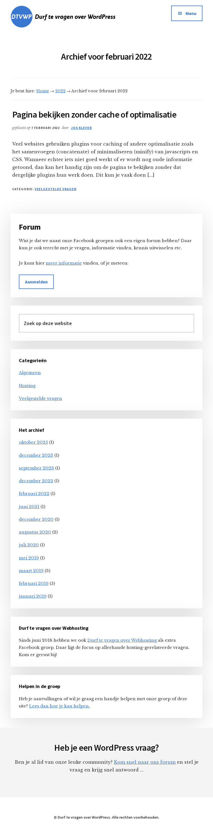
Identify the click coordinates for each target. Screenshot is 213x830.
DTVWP (73, 17)
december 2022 (36, 480)
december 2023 (36, 455)
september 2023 (36, 468)
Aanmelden (36, 282)
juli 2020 (29, 544)
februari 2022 (34, 493)
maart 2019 (31, 570)
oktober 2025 (33, 442)
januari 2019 (33, 596)
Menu (191, 13)
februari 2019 (34, 583)
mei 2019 (29, 557)
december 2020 (36, 519)
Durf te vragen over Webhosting (122, 640)
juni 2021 (29, 506)
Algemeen (30, 372)
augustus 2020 (35, 532)
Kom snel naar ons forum (145, 762)
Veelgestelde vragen (56, 189)
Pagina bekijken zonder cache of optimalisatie (94, 114)
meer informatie (64, 263)
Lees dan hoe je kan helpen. (59, 706)
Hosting (27, 385)
